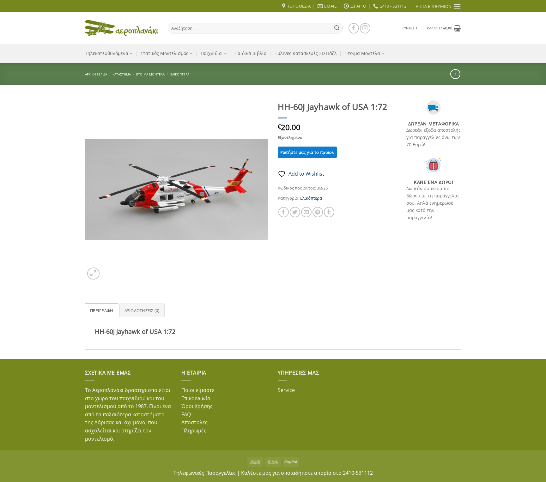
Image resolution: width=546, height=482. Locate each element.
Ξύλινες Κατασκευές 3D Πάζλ (306, 53)
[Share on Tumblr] (329, 212)
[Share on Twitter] (295, 212)
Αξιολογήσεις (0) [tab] (142, 310)
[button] (409, 28)
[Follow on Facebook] (354, 28)
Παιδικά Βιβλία (250, 53)
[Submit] (336, 28)
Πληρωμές (193, 430)
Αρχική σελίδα (96, 74)
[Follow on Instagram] (365, 28)
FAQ (186, 414)
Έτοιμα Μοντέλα (362, 53)
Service (286, 390)
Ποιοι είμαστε (198, 390)
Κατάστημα (121, 74)
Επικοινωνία (195, 398)
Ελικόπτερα (179, 74)
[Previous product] (455, 74)
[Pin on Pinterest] (317, 212)
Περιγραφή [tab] (101, 310)
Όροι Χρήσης (197, 406)
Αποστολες (194, 422)
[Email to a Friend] (306, 212)
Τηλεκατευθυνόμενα (106, 53)
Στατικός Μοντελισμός (164, 53)
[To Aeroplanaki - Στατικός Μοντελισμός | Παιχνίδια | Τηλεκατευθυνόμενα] (121, 28)
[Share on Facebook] (283, 212)
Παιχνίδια (211, 53)
